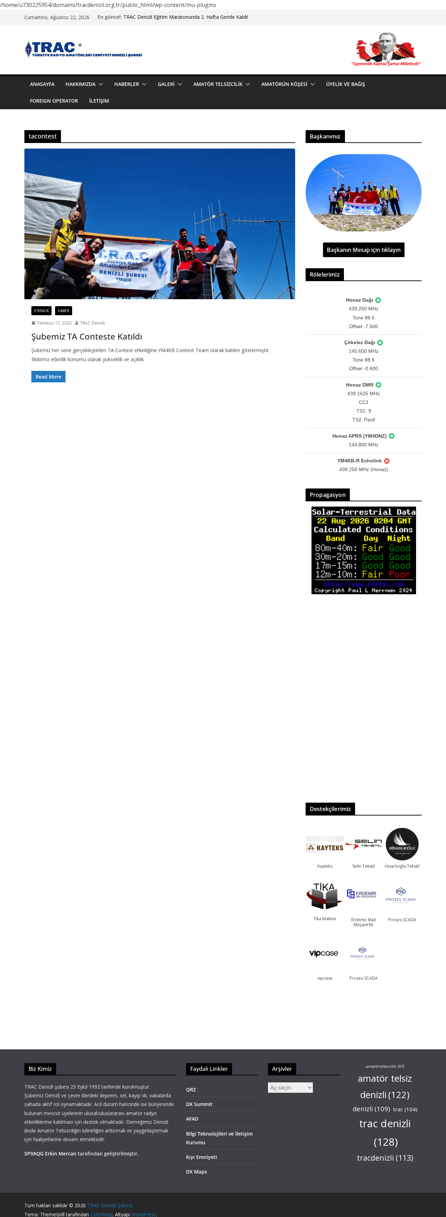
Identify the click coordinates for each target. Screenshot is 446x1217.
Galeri (166, 84)
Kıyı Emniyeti (201, 1157)
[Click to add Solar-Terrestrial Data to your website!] (364, 511)
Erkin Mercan (60, 1153)
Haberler (126, 84)
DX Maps (196, 1171)
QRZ (191, 1089)
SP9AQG (34, 1153)
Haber (63, 310)
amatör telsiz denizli (385, 1086)
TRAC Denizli (92, 323)
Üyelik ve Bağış (345, 84)
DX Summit (199, 1104)
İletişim (99, 100)
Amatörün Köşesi (284, 84)
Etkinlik (41, 310)
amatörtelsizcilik (385, 1066)
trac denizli (385, 1132)
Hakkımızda (80, 84)
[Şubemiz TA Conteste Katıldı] (159, 224)
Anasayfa (42, 84)
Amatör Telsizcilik (218, 84)
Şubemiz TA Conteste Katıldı (86, 336)
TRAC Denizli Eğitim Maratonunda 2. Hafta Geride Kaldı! (185, 17)
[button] (99, 84)
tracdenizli (385, 1158)
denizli (371, 1108)
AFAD (192, 1118)
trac (405, 1109)
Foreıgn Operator (54, 100)
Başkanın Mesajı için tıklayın (364, 250)
